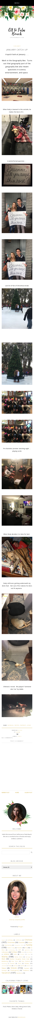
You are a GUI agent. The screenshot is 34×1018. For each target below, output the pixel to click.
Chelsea (28, 939)
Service (16, 965)
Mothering (5, 961)
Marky (5, 956)
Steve (4, 968)
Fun (26, 948)
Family (19, 736)
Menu (17, 3)
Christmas (11, 942)
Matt (3, 959)
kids (15, 954)
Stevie (14, 968)
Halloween (5, 952)
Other (29, 725)
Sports (22, 965)
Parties (27, 963)
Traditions (26, 970)
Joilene (17, 917)
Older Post (28, 792)
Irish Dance (29, 952)
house (22, 952)
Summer (26, 968)
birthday (10, 940)
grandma (27, 950)
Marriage (28, 957)
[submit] (31, 852)
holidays (14, 952)
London (22, 954)
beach (3, 940)
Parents (12, 963)
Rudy (9, 965)
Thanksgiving (14, 970)
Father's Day (11, 947)
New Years (14, 961)
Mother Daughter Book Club (19, 959)
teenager (4, 970)
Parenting (4, 963)
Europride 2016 (19, 945)
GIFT (19, 950)
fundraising (12, 950)
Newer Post (5, 792)
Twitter (17, 725)
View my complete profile (17, 919)
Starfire (29, 965)
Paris (19, 963)
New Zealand (26, 961)
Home (17, 792)
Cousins (21, 942)
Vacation (6, 972)
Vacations (19, 973)
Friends (19, 948)
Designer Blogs (21, 1017)
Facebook (10, 725)
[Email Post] (17, 734)
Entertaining (8, 945)
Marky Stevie (18, 957)
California (19, 940)
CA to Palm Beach (17, 32)
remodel (4, 965)
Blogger (20, 926)
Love (29, 954)
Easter (30, 942)
